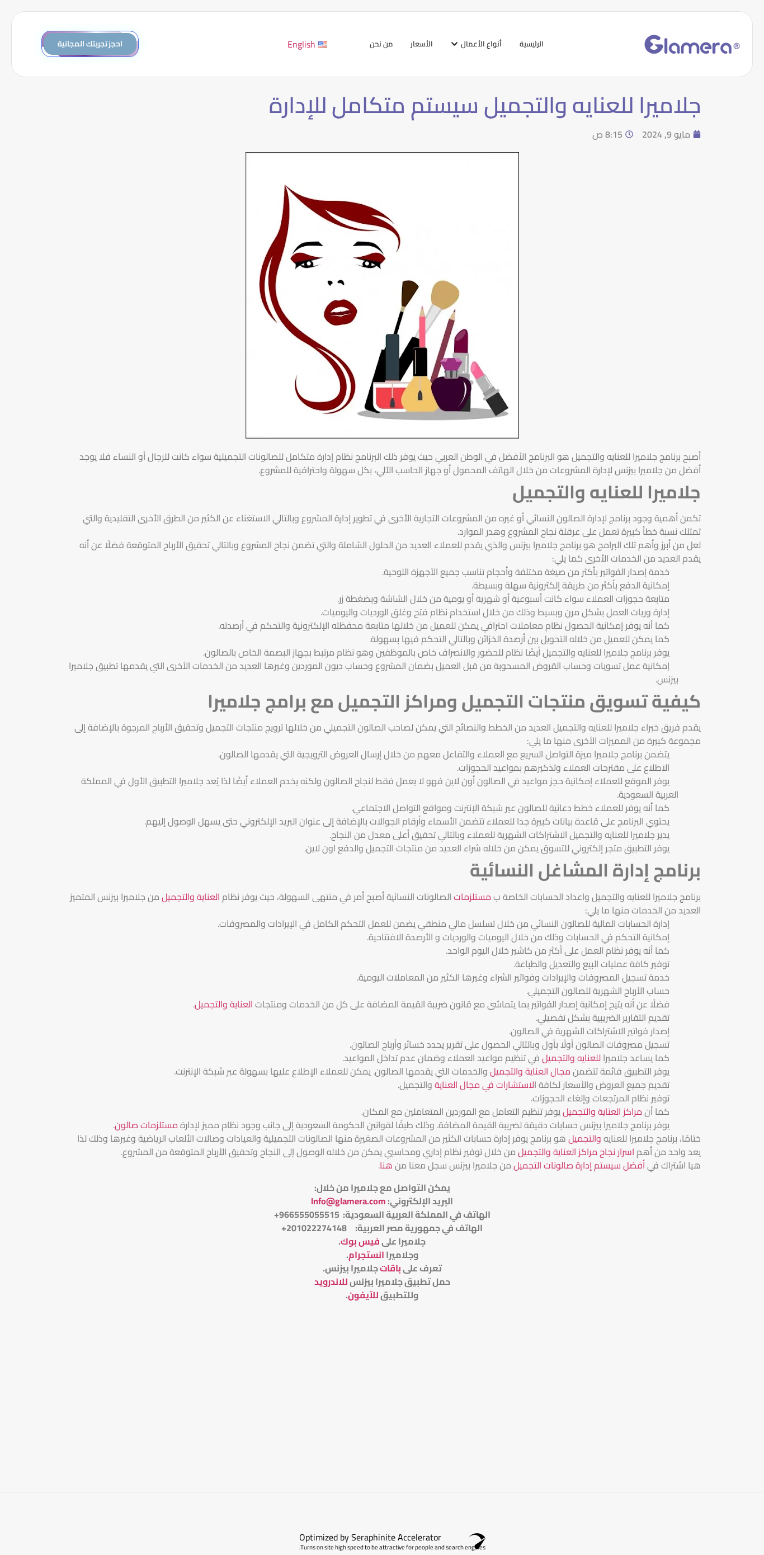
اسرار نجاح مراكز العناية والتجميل (576, 1151)
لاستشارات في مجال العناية (484, 1084)
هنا (386, 1165)
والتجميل (584, 1138)
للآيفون (363, 1295)
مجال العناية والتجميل (530, 1071)
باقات (390, 1268)
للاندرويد (331, 1281)
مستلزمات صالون (146, 1124)
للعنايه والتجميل (571, 1057)
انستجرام (366, 1254)
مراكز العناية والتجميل (602, 1111)
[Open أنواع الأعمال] (454, 44)
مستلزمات (472, 896)
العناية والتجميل (191, 896)
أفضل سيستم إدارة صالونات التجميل (578, 1165)
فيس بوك (360, 1241)
